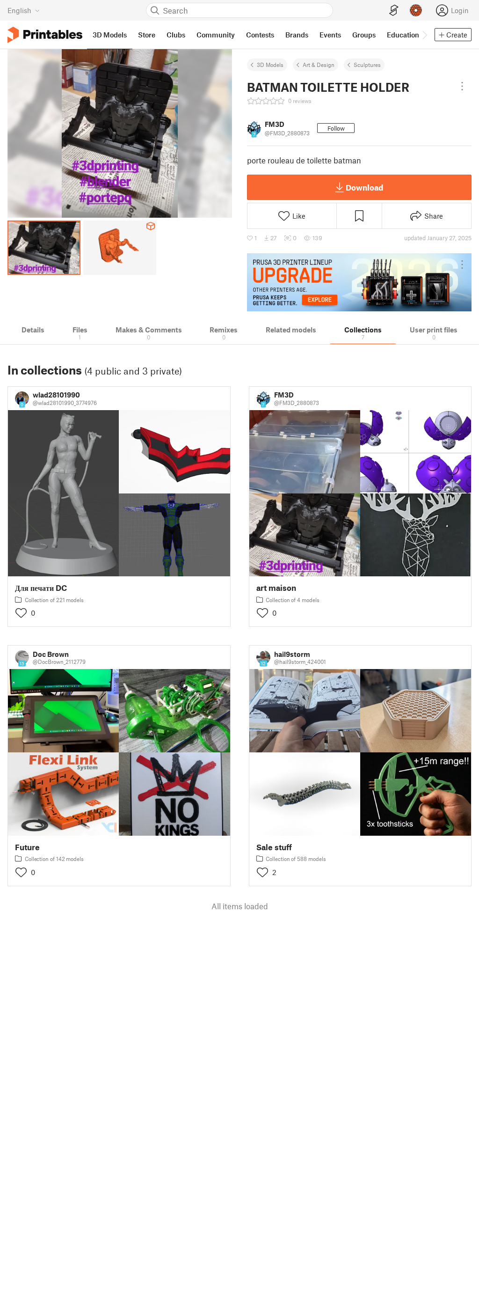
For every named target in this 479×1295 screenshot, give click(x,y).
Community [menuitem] (215, 34)
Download (364, 187)
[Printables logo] (44, 35)
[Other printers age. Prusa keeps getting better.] (359, 282)
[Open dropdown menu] (462, 86)
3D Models (270, 64)
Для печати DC (41, 587)
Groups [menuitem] (364, 34)
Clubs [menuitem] (176, 34)
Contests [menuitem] (260, 34)
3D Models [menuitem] (110, 34)
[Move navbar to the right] (424, 35)
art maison (276, 587)
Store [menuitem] (146, 34)
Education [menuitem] (403, 34)
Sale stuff (274, 847)
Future (27, 847)
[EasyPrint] (394, 10)
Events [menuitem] (330, 34)
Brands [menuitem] (296, 34)
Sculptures (367, 64)
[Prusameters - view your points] (416, 10)
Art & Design (318, 64)
